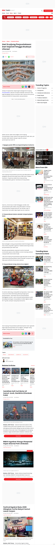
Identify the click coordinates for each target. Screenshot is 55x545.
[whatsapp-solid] (23, 87)
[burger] (52, 13)
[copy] (32, 87)
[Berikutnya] (35, 444)
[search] (42, 11)
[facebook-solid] (26, 87)
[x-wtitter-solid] (29, 87)
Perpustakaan (6, 92)
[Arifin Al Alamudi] (3, 360)
